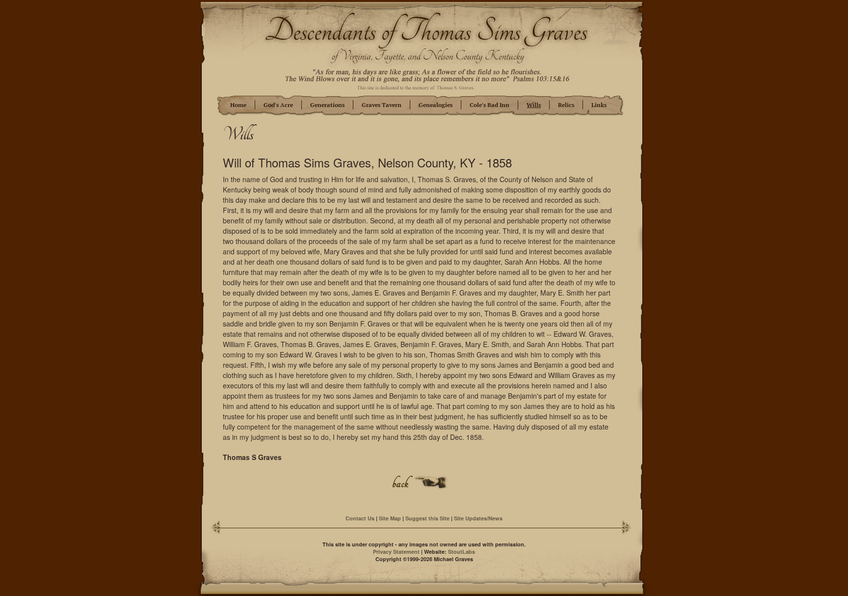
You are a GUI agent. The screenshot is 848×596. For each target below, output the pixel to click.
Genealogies (435, 105)
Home (238, 105)
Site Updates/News (478, 518)
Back (419, 482)
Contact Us (359, 518)
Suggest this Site (427, 518)
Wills (534, 105)
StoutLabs (461, 551)
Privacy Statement (396, 551)
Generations (327, 105)
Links (599, 105)
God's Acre (278, 105)
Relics (566, 105)
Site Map (390, 518)
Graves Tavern (381, 105)
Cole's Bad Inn (489, 105)
